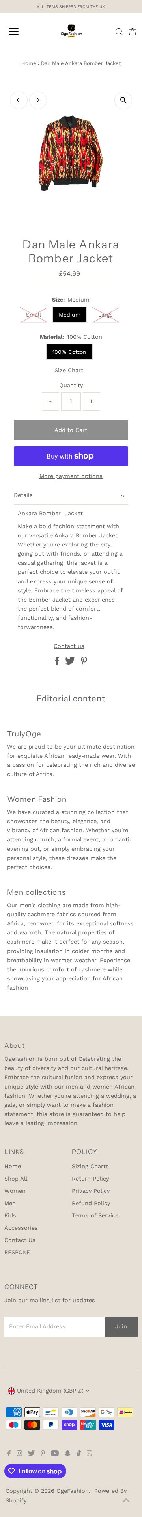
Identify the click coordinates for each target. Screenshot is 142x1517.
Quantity (71, 385)
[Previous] (19, 100)
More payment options (71, 476)
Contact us (69, 646)
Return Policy (90, 1178)
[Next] (38, 100)
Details (23, 495)
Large (105, 314)
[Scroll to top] (126, 1501)
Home (28, 63)
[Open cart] (132, 31)
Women (15, 1191)
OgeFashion (72, 1491)
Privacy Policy (91, 1191)
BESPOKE (17, 1252)
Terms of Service (95, 1215)
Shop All (15, 1178)
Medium (69, 314)
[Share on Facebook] (58, 662)
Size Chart (68, 370)
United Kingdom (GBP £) (50, 1390)
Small (33, 314)
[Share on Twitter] (71, 662)
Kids (10, 1215)
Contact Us (20, 1240)
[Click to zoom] (123, 100)
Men (10, 1203)
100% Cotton (69, 352)
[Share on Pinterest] (84, 662)
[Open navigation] (19, 32)
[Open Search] (119, 31)
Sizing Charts (90, 1166)
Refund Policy (91, 1203)
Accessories (21, 1228)
